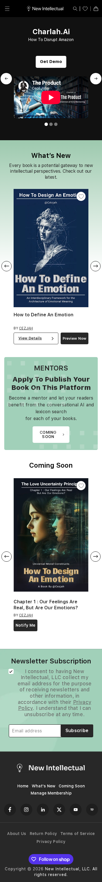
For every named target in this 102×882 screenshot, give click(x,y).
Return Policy (43, 833)
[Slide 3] (56, 124)
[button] (7, 8)
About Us (16, 833)
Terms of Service (77, 833)
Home (22, 786)
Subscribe (77, 730)
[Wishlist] (85, 8)
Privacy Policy (51, 841)
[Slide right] (95, 266)
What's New (43, 786)
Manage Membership (51, 793)
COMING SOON (48, 434)
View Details (30, 338)
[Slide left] (6, 266)
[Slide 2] (51, 124)
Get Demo (51, 61)
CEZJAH (26, 328)
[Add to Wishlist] (81, 196)
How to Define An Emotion (43, 314)
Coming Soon (72, 786)
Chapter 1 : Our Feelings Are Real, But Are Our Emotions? (46, 604)
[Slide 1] (46, 124)
